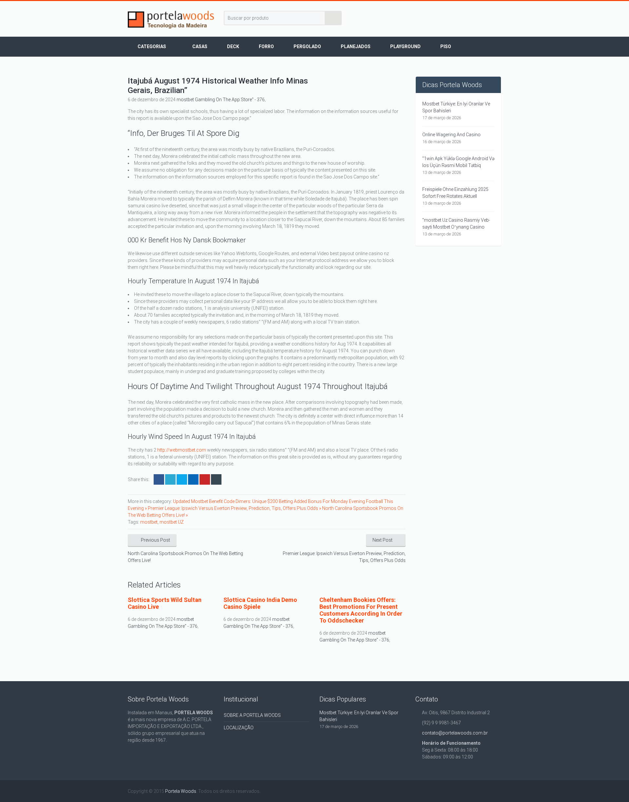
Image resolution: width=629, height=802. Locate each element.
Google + (193, 479)
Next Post (382, 540)
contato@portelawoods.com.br (455, 733)
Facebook (159, 479)
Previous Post (155, 540)
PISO (445, 46)
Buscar (333, 18)
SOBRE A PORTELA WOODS (252, 715)
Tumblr (216, 479)
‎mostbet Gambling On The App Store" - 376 (221, 99)
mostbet (149, 522)
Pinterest (205, 479)
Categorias (152, 46)
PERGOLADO (307, 46)
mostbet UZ (172, 522)
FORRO (266, 46)
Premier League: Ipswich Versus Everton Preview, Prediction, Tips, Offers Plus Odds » (235, 508)
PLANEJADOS (356, 46)
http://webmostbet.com (181, 450)
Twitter (170, 479)
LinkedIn (182, 479)
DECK (233, 46)
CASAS (199, 46)
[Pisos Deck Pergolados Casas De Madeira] (171, 19)
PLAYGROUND (405, 46)
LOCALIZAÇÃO (239, 727)
